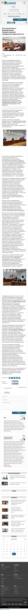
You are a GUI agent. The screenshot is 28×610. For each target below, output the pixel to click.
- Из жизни (3, 591)
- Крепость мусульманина (5, 567)
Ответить (23, 417)
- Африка (2, 581)
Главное (2, 565)
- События (15, 589)
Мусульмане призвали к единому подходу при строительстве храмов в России (18, 477)
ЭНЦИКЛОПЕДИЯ (4, 604)
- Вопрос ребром (17, 576)
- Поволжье (16, 570)
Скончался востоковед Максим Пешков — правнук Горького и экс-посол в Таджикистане (18, 530)
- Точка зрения (3, 568)
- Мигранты (3, 593)
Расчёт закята (19, 19)
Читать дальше (7, 466)
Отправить (19, 412)
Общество (2, 586)
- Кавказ (15, 567)
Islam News (15, 381)
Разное (15, 586)
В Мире (2, 574)
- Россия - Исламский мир (18, 578)
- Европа (2, 580)
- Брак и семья (16, 591)
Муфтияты (20, 604)
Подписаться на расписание (14, 16)
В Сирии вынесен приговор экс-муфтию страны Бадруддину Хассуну (18, 517)
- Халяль (2, 594)
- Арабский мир (3, 578)
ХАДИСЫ (12, 604)
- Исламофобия (16, 593)
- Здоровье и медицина (5, 589)
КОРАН (9, 604)
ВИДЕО (16, 604)
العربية (24, 604)
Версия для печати (22, 387)
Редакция (3, 601)
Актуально (16, 574)
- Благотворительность (4, 588)
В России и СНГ (16, 565)
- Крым (15, 568)
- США (2, 583)
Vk (14, 383)
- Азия (2, 576)
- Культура (15, 588)
